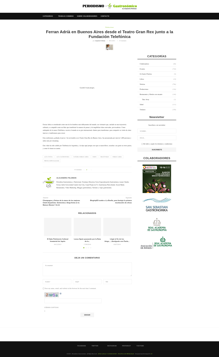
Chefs (94, 157)
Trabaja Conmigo (66, 16)
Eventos (158, 69)
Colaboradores (158, 64)
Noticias (158, 84)
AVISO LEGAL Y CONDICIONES (107, 354)
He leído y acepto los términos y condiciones (157, 144)
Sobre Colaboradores (87, 16)
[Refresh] (60, 293)
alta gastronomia (62, 157)
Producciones (109, 27)
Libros (158, 79)
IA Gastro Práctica (158, 74)
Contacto (105, 16)
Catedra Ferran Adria (81, 157)
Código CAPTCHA (51, 307)
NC (152, 354)
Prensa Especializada (51, 161)
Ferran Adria (117, 157)
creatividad (104, 157)
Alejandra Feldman (100, 41)
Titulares (158, 109)
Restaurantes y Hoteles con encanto (158, 94)
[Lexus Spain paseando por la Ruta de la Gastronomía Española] (87, 227)
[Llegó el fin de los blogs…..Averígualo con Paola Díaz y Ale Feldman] (117, 227)
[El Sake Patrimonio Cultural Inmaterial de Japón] (57, 227)
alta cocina (48, 157)
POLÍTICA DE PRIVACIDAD (126, 354)
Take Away (159, 99)
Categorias (48, 16)
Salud (158, 104)
